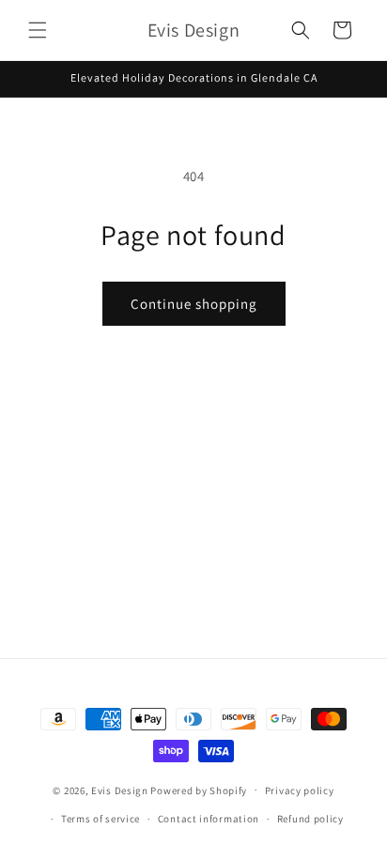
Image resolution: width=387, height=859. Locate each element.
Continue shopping (194, 304)
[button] (37, 30)
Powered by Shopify (198, 789)
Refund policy (310, 818)
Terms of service (100, 818)
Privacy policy (299, 790)
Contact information (208, 818)
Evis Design (119, 789)
